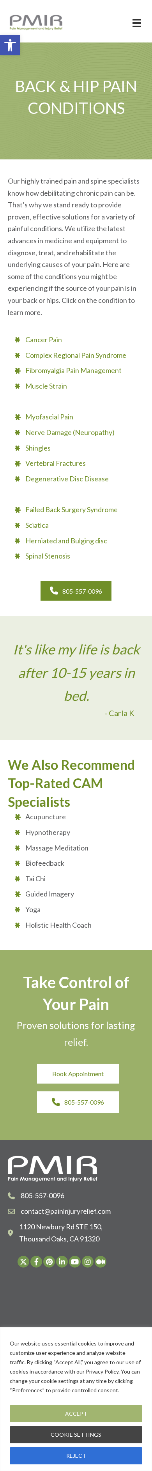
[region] (76, 1399)
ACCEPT (76, 1413)
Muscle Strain (46, 386)
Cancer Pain (43, 339)
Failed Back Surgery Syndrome (71, 509)
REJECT (76, 1455)
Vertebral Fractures (55, 463)
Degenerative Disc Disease (67, 478)
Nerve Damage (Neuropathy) (70, 432)
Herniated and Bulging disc (66, 540)
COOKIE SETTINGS (76, 1434)
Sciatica (37, 525)
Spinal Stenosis (47, 556)
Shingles (38, 448)
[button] (10, 45)
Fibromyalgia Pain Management (73, 370)
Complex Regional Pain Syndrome (75, 355)
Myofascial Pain (49, 416)
